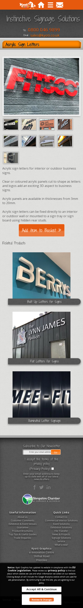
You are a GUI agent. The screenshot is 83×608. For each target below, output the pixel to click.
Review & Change (42, 599)
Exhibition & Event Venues (22, 524)
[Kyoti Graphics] (27, 5)
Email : (27, 35)
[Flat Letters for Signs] (41, 339)
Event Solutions (61, 524)
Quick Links (61, 512)
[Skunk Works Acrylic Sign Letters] (11, 124)
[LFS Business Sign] (47, 141)
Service (61, 541)
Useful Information (22, 512)
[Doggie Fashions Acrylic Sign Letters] (29, 141)
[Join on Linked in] (48, 487)
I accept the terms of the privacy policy (41, 461)
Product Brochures (22, 531)
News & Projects (61, 534)
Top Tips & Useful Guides (22, 534)
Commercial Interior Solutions (61, 520)
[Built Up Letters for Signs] (41, 279)
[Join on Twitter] (41, 487)
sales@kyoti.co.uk (44, 35)
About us (22, 517)
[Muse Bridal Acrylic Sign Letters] (11, 141)
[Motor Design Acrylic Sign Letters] (10, 157)
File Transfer (61, 531)
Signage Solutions (61, 538)
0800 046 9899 (44, 29)
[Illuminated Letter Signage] (41, 398)
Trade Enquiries (22, 538)
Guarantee (22, 527)
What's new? (61, 544)
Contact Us (61, 517)
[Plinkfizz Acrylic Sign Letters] (65, 124)
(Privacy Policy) (40, 469)
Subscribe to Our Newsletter (41, 446)
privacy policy (56, 570)
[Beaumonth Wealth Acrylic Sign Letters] (29, 124)
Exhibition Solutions (61, 527)
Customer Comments (22, 520)
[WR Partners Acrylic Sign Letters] (47, 124)
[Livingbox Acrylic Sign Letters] (65, 141)
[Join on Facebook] (34, 487)
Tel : (25, 30)
